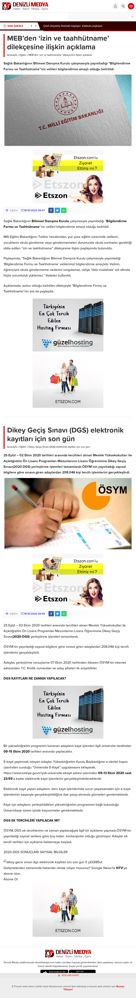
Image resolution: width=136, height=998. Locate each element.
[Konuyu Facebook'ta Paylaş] (51, 210)
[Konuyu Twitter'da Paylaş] (57, 210)
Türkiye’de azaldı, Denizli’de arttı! (63, 26)
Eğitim (22, 54)
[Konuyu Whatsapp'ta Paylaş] (63, 210)
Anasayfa (12, 54)
